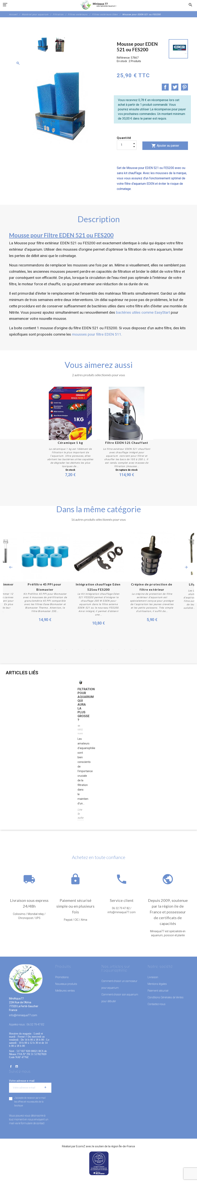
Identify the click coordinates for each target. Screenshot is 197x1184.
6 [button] (84, 650)
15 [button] (136, 650)
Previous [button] (11, 567)
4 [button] (72, 650)
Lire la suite (80, 813)
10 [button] (107, 650)
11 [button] (113, 650)
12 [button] (119, 650)
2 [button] (61, 650)
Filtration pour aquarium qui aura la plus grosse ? (81, 704)
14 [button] (130, 650)
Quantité (124, 138)
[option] (42, 44)
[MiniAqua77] (98, 5)
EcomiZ (80, 1146)
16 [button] (142, 650)
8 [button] (96, 650)
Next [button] (186, 567)
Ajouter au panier (165, 145)
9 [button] (101, 650)
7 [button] (90, 650)
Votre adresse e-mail (21, 1080)
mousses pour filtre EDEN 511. (97, 334)
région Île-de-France (123, 1146)
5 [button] (78, 650)
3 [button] (67, 650)
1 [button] (55, 650)
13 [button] (124, 650)
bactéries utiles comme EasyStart (143, 312)
